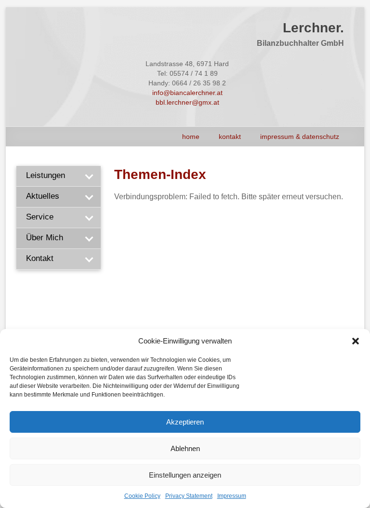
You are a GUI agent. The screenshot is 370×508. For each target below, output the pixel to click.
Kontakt (230, 136)
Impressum (231, 496)
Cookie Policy (142, 496)
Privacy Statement (188, 496)
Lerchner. (313, 27)
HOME (190, 136)
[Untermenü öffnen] (89, 176)
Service (39, 216)
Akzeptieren (185, 422)
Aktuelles (42, 196)
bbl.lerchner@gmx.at (187, 102)
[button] (355, 341)
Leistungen (45, 175)
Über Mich (44, 237)
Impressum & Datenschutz (299, 136)
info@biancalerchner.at (187, 92)
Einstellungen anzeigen (185, 475)
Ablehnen (185, 448)
